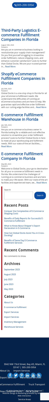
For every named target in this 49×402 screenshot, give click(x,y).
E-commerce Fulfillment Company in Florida (22, 156)
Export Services (11, 312)
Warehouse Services (13, 327)
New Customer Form (11, 391)
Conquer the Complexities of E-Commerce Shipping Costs (24, 212)
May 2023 (8, 289)
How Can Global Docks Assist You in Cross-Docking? (24, 234)
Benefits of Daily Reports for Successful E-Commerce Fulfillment (23, 219)
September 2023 (12, 269)
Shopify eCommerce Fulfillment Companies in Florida (23, 78)
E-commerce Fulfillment (15, 307)
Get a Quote (8, 20)
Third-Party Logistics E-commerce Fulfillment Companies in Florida (21, 35)
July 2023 (8, 279)
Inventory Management (15, 321)
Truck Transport (37, 384)
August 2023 (10, 274)
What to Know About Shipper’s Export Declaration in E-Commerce (22, 227)
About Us (8, 302)
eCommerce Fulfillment (14, 8)
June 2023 (8, 284)
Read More (10, 66)
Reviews (6, 14)
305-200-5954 (25, 5)
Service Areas (24, 399)
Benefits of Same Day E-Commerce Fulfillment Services (20, 241)
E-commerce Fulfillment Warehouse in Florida (22, 117)
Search (7, 189)
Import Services (11, 317)
